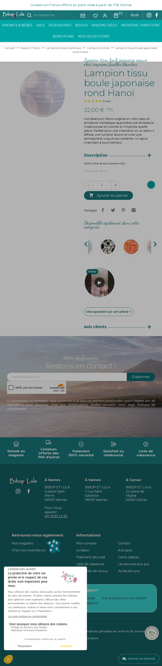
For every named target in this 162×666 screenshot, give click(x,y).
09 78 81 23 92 (56, 516)
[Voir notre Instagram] (149, 16)
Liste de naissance (90, 564)
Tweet (113, 210)
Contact (124, 543)
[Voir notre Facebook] (156, 16)
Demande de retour (92, 571)
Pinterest (123, 210)
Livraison (82, 550)
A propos (125, 550)
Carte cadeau (128, 557)
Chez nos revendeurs (29, 550)
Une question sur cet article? (124, 598)
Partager (103, 210)
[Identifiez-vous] (105, 15)
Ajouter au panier (108, 195)
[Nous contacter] (82, 15)
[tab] (119, 155)
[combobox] (56, 15)
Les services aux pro (133, 564)
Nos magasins (22, 543)
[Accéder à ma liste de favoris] (95, 15)
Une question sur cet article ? (108, 311)
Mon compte (86, 543)
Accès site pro (129, 571)
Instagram (134, 210)
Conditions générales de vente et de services (114, 631)
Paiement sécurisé (90, 557)
